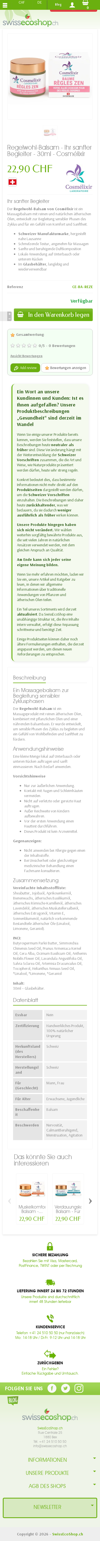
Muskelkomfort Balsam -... (33, 1209)
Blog (58, 4)
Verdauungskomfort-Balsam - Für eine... (75, 1211)
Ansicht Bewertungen (26, 356)
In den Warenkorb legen (58, 315)
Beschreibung (29, 677)
